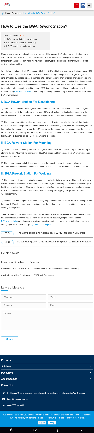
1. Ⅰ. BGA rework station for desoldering (20, 39)
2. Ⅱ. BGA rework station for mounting (20, 43)
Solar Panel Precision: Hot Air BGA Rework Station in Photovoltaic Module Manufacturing (40, 269)
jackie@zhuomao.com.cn (17, 399)
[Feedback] (58, 430)
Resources (16, 13)
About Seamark (9, 378)
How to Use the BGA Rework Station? (39, 13)
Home (7, 13)
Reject (42, 422)
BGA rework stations (23, 91)
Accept (52, 422)
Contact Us (7, 385)
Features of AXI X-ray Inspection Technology (20, 262)
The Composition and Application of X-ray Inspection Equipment (51, 232)
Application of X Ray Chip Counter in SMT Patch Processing (27, 275)
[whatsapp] (12, 430)
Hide (22, 35)
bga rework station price (41, 224)
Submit (9, 339)
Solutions (6, 366)
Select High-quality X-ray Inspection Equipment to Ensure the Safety (54, 241)
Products (6, 360)
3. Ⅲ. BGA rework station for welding (19, 46)
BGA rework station (9, 221)
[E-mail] (35, 430)
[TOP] (82, 430)
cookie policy (66, 418)
